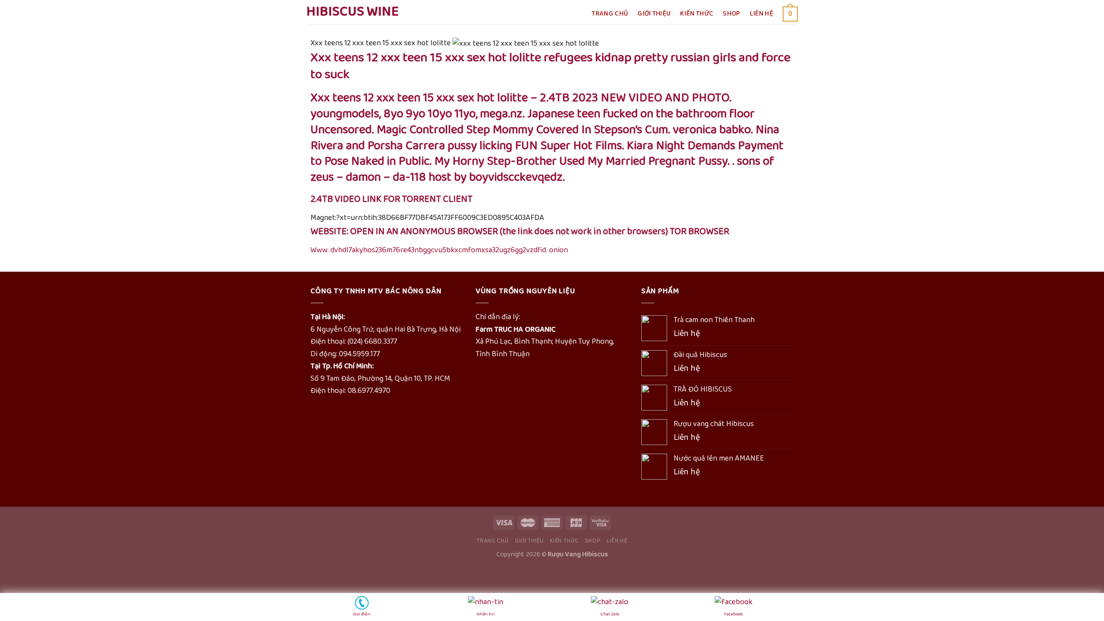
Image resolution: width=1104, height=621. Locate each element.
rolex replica (20, 572)
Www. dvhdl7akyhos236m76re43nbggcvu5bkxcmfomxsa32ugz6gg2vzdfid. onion (439, 250)
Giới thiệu (654, 13)
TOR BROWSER (699, 231)
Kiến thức (696, 13)
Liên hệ (761, 13)
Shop (731, 13)
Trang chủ (610, 13)
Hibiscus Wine (352, 12)
